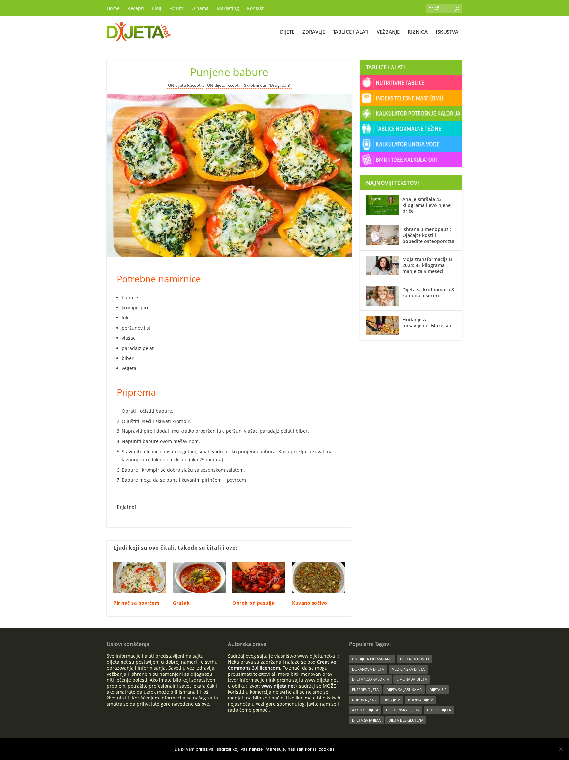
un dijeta (391, 699)
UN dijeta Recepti (185, 85)
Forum (176, 8)
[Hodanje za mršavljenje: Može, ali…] (382, 325)
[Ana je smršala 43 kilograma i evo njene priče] (382, 205)
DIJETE (287, 32)
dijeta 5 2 (437, 689)
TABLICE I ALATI (351, 32)
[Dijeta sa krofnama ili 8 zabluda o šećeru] (382, 296)
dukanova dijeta (368, 669)
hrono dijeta (420, 699)
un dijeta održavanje (372, 658)
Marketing (228, 8)
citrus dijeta (439, 709)
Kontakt (255, 8)
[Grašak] (199, 578)
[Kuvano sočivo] (318, 578)
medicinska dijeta (408, 669)
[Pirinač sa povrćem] (139, 578)
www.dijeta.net (278, 686)
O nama (200, 8)
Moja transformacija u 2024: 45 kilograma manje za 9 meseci (427, 265)
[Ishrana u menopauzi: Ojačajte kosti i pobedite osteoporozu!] (382, 235)
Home (113, 8)
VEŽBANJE (388, 32)
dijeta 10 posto (414, 658)
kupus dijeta (364, 699)
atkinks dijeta (365, 709)
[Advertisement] (411, 389)
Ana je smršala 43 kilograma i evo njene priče (426, 205)
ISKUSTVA (447, 32)
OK (345, 749)
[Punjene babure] (229, 175)
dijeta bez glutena (405, 720)
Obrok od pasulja (253, 603)
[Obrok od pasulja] (258, 578)
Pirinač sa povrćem (136, 603)
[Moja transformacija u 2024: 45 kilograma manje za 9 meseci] (382, 265)
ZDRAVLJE (313, 32)
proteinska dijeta (403, 709)
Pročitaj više (375, 749)
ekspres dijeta (365, 689)
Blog (156, 8)
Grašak (181, 603)
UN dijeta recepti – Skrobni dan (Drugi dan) (248, 85)
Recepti (135, 8)
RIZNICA (418, 32)
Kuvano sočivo (309, 603)
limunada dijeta (411, 679)
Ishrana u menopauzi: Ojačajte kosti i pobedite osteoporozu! (428, 235)
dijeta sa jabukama (404, 689)
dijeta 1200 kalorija (370, 679)
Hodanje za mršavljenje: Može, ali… (428, 322)
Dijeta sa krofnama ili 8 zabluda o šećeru (428, 292)
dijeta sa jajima (366, 720)
